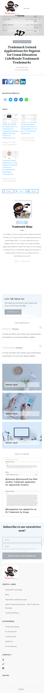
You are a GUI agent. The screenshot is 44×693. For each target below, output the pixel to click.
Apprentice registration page (16, 599)
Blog (7, 595)
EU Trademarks (11, 632)
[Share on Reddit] (17, 81)
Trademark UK (10, 637)
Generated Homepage (13, 590)
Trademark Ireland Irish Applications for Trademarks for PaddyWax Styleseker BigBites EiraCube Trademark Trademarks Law (10, 131)
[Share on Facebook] (5, 81)
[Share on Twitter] (11, 81)
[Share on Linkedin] (23, 81)
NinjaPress (9, 641)
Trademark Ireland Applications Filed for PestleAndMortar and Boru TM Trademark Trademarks (29, 128)
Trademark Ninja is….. (13, 613)
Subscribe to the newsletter (22, 556)
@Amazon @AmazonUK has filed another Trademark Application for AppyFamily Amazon (22, 473)
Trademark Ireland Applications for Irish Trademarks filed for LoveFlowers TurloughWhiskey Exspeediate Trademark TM (9, 167)
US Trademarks (11, 646)
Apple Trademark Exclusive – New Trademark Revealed (22, 606)
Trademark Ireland (22, 41)
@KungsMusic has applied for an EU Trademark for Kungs (22, 502)
